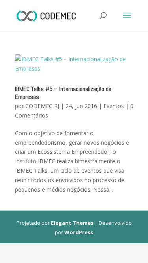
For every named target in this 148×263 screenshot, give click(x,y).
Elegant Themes (72, 222)
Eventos (113, 106)
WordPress (78, 232)
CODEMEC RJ (42, 106)
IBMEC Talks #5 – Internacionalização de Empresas (63, 93)
